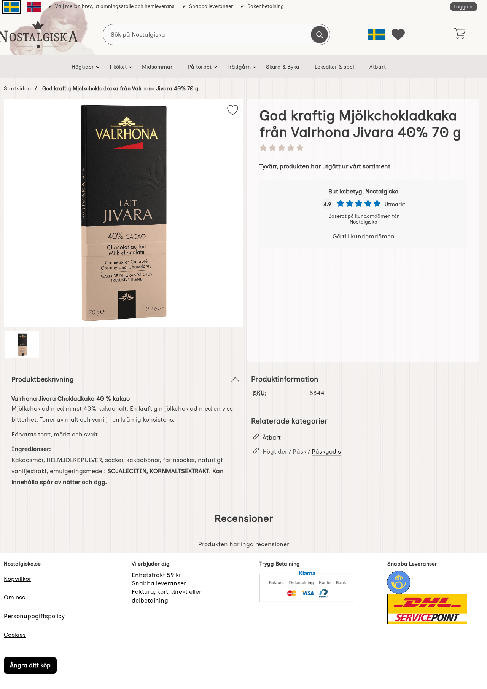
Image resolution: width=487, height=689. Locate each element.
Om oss (14, 597)
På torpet (200, 66)
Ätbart (377, 66)
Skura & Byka (282, 66)
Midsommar (157, 66)
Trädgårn (239, 66)
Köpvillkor (17, 578)
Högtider (83, 66)
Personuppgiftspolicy (34, 616)
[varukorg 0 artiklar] (459, 34)
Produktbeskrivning (42, 379)
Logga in (464, 7)
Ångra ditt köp (30, 665)
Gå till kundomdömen (364, 236)
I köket (118, 66)
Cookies (15, 634)
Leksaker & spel (334, 66)
